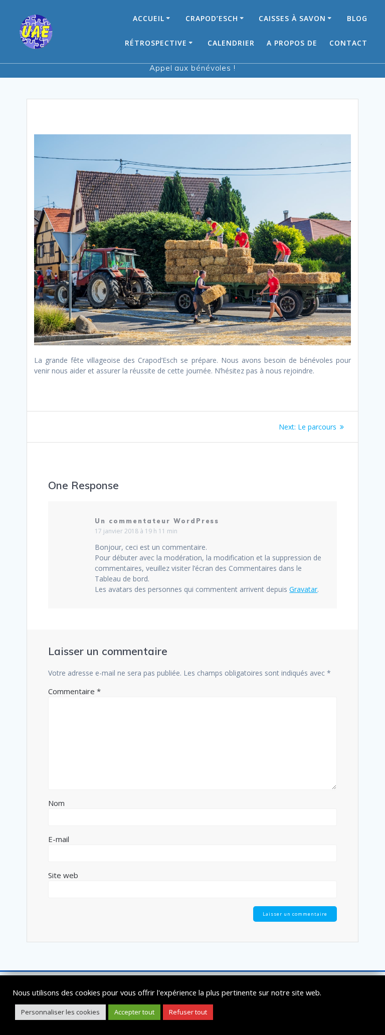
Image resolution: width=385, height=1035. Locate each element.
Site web (63, 875)
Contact (348, 43)
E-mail (58, 839)
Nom (56, 803)
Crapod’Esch (211, 18)
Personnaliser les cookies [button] (60, 1011)
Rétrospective (156, 43)
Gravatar (303, 589)
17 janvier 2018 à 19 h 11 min (136, 531)
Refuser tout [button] (188, 1011)
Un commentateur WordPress (157, 521)
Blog (357, 18)
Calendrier (231, 43)
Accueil (148, 18)
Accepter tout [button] (134, 1011)
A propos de (292, 43)
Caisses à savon (292, 18)
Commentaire (74, 691)
